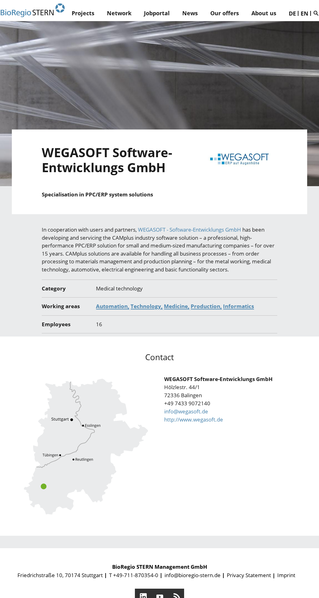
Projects (83, 13)
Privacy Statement (249, 575)
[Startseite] (32, 10)
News (190, 13)
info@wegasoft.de (186, 411)
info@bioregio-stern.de (192, 575)
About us (263, 13)
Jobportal (157, 13)
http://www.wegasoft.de (193, 419)
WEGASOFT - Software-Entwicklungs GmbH (189, 229)
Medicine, (176, 306)
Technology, (147, 306)
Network (119, 13)
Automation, (112, 306)
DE (292, 13)
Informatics (238, 306)
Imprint (286, 575)
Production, (206, 306)
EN (304, 13)
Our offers (224, 13)
